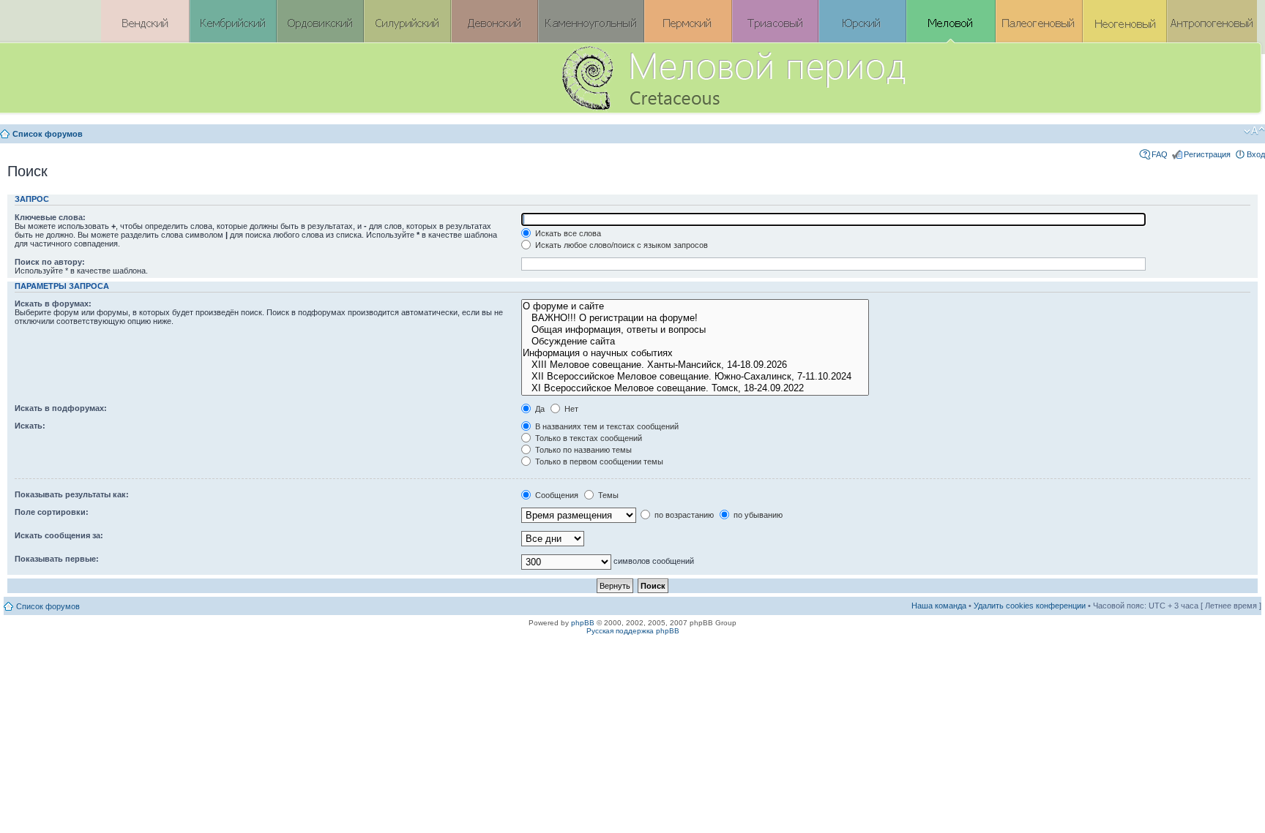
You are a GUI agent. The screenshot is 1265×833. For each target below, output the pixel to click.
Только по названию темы (582, 449)
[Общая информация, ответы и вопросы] (695, 330)
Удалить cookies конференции (1030, 605)
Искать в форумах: (53, 303)
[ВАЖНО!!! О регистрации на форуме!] (695, 318)
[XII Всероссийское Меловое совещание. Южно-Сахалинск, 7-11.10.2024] (695, 376)
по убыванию (757, 514)
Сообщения (555, 495)
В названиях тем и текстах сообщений (606, 426)
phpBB (582, 623)
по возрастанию (683, 514)
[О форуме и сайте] (695, 306)
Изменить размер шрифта (1254, 130)
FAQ (1160, 154)
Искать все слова (567, 233)
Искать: (30, 425)
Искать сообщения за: (59, 535)
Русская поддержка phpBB (632, 631)
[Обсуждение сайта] (695, 341)
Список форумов (47, 133)
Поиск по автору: (50, 261)
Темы (607, 495)
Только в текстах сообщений (587, 438)
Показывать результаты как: (72, 494)
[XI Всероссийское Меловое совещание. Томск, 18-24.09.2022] (695, 388)
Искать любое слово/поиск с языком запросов (620, 245)
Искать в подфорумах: (61, 408)
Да (539, 408)
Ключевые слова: (50, 217)
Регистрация (1207, 154)
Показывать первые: (57, 558)
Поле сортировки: (52, 512)
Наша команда (938, 605)
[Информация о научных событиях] (695, 353)
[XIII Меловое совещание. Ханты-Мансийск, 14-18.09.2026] (695, 365)
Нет (570, 408)
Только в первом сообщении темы (598, 461)
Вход (1256, 154)
